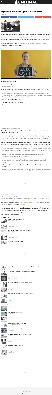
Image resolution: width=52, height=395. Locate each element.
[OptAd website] (46, 78)
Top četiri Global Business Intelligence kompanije (18, 277)
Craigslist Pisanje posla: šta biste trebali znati (17, 224)
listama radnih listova (13, 37)
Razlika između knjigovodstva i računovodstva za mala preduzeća (21, 271)
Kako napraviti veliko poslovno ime (15, 350)
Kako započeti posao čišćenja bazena (15, 312)
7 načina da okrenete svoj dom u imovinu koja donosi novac (20, 334)
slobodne (22, 37)
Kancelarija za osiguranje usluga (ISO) (15, 328)
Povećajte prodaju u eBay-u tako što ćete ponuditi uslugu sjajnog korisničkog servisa (25, 266)
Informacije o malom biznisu (14, 288)
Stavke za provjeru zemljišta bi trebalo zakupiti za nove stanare (21, 293)
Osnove (12, 8)
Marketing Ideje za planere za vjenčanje (16, 317)
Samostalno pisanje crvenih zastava (15, 241)
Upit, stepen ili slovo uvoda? (13, 235)
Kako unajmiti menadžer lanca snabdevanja (17, 323)
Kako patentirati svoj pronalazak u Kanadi (16, 306)
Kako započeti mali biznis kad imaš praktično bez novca (19, 339)
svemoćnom (25, 202)
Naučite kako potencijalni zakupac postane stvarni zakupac (20, 282)
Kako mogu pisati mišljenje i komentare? (16, 219)
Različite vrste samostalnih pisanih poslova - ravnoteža (19, 230)
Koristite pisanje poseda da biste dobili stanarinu (17, 299)
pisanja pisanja (34, 202)
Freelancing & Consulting (5, 8)
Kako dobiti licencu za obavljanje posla (15, 345)
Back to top (26, 389)
